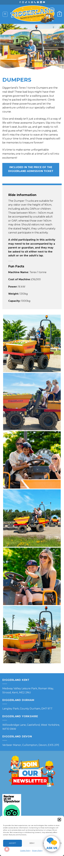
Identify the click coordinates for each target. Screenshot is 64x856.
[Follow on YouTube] (44, 2)
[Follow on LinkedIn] (41, 2)
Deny (32, 843)
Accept (12, 843)
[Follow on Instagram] (23, 2)
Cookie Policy (25, 850)
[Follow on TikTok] (26, 2)
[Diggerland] (32, 14)
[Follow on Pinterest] (38, 2)
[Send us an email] (32, 2)
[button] (59, 819)
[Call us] (35, 2)
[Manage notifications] (6, 849)
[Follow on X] (29, 2)
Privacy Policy (37, 850)
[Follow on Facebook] (20, 2)
